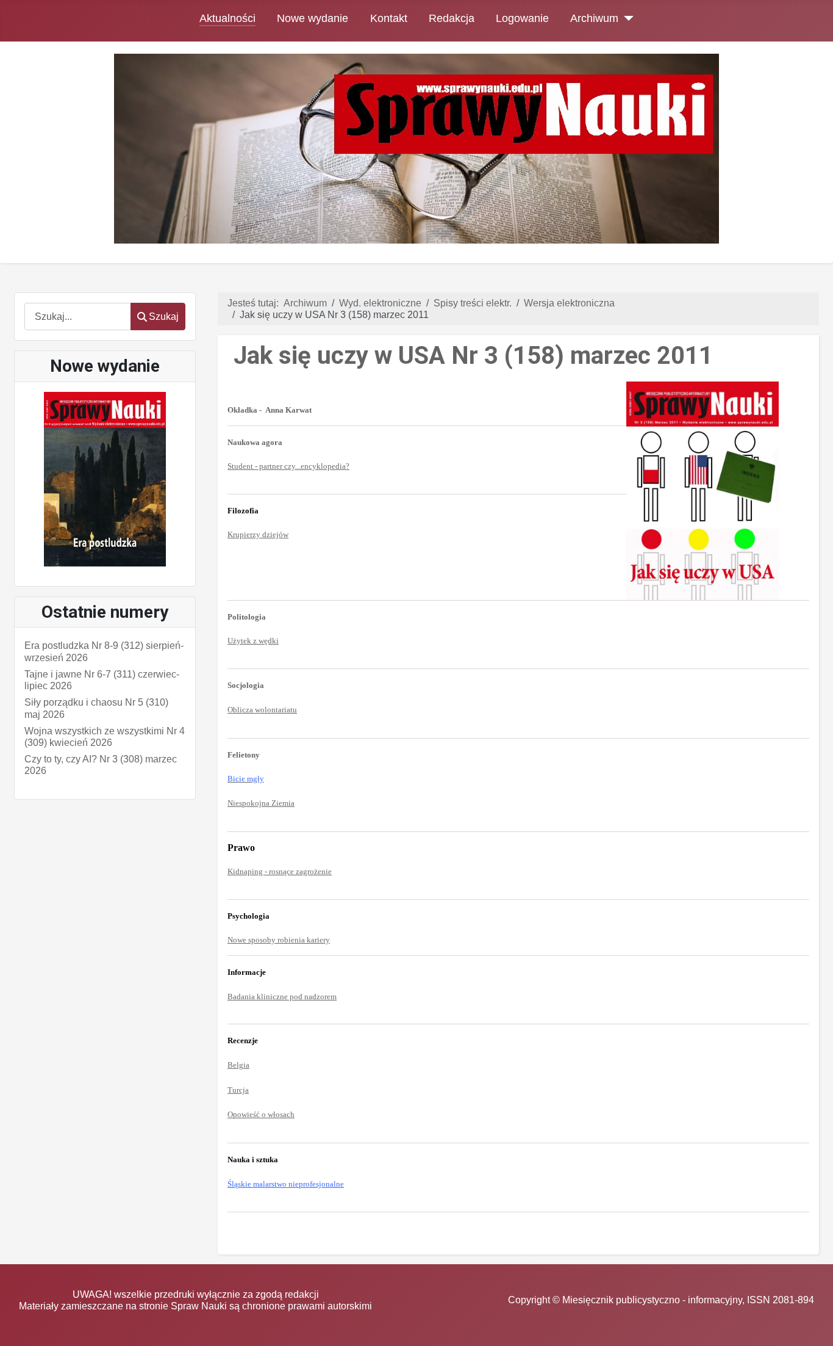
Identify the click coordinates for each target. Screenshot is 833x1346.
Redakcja (451, 18)
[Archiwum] (626, 18)
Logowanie (522, 18)
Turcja (238, 1090)
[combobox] (77, 316)
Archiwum (594, 18)
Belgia (238, 1064)
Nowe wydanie (312, 18)
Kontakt (388, 18)
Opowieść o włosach (261, 1114)
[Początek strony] (811, 1325)
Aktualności (227, 18)
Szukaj (164, 316)
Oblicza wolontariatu (262, 709)
